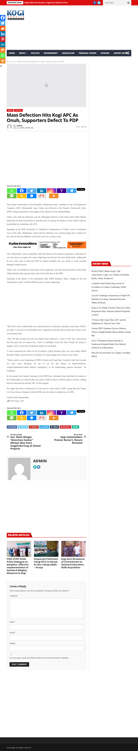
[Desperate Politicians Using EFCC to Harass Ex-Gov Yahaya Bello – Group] (46, 549)
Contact (13, 59)
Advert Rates (120, 53)
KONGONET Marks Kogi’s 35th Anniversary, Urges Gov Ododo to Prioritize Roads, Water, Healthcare (43, 2)
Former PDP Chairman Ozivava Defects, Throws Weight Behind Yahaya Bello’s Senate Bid (111, 332)
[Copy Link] (21, 196)
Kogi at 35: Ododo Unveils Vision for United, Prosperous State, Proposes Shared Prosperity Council (111, 311)
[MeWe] (2, 44)
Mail (76, 427)
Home (12, 53)
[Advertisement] (90, 27)
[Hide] (1, 66)
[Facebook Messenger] (31, 196)
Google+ (35, 427)
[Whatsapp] (11, 190)
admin (19, 126)
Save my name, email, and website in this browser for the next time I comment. (39, 658)
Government (51, 53)
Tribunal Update (87, 53)
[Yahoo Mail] (61, 190)
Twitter (24, 427)
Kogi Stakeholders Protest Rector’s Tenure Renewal (68, 439)
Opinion (105, 53)
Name (12, 622)
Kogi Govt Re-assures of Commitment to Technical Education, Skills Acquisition (73, 563)
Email (13, 633)
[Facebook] (21, 190)
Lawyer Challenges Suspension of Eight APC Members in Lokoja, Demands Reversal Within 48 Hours (111, 299)
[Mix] (2, 50)
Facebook (12, 427)
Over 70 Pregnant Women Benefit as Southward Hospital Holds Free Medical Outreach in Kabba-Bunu (109, 344)
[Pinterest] (2, 39)
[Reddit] (2, 28)
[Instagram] (51, 190)
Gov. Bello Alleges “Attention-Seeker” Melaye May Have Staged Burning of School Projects (25, 442)
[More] (53, 196)
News (22, 53)
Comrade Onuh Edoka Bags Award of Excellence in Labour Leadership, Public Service (109, 287)
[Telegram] (71, 190)
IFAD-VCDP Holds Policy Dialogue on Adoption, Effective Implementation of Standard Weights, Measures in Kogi (18, 566)
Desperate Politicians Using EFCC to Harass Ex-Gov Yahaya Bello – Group (46, 563)
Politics (35, 53)
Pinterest (66, 427)
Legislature (68, 53)
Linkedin (45, 427)
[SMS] (11, 196)
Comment (14, 596)
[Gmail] (41, 196)
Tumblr (55, 427)
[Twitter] (31, 190)
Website (12, 643)
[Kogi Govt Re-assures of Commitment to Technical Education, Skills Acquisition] (73, 549)
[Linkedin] (41, 190)
